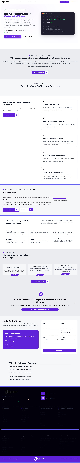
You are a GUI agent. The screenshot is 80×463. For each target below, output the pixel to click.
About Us (42, 2)
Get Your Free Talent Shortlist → (13, 36)
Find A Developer (64, 1)
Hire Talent (22, 1)
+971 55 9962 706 (50, 394)
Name (44, 323)
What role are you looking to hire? (67, 330)
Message (45, 342)
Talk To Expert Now (9, 115)
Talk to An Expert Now (38, 281)
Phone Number (46, 329)
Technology (29, 1)
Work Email (62, 323)
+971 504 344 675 (9, 346)
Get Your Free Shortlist (39, 72)
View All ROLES (25, 209)
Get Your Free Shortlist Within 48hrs (40, 309)
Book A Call (73, 1)
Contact (47, 2)
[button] (40, 367)
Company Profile (28, 36)
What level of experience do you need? (50, 336)
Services (36, 1)
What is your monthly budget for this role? (68, 336)
